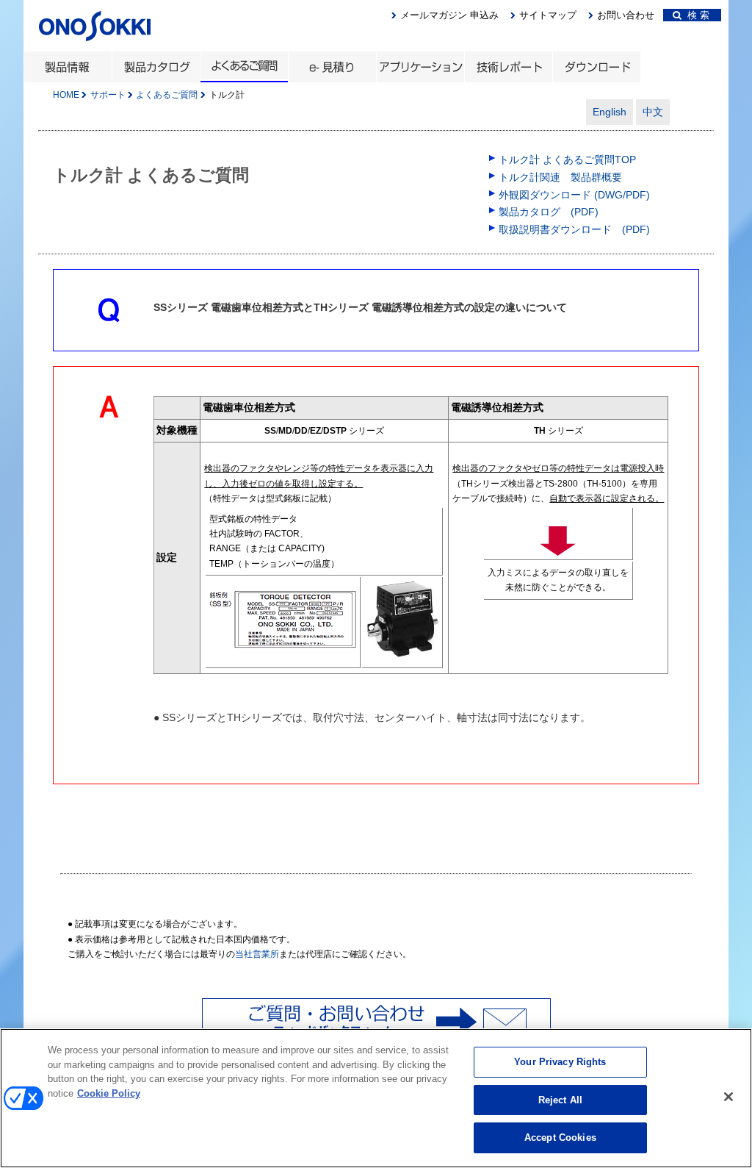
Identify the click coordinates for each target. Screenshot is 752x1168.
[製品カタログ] (156, 66)
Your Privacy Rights (560, 1061)
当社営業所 (257, 954)
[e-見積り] (332, 66)
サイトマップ (547, 15)
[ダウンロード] (596, 66)
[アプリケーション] (420, 66)
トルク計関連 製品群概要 (560, 177)
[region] (376, 1098)
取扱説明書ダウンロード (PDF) (574, 229)
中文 (653, 112)
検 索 (695, 15)
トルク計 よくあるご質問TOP (567, 159)
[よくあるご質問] (244, 66)
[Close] (728, 1097)
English (609, 112)
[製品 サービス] (68, 66)
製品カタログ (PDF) (549, 212)
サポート (108, 94)
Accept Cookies (560, 1137)
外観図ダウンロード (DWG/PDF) (574, 195)
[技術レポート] (508, 66)
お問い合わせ (625, 15)
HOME (66, 94)
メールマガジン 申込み (449, 15)
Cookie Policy (108, 1093)
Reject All (560, 1100)
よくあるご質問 (167, 94)
